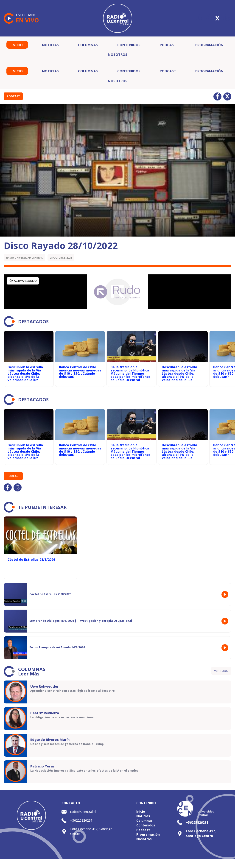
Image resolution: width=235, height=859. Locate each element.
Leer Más (28, 674)
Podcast (168, 44)
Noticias (50, 44)
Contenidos (128, 44)
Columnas (88, 44)
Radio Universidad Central (24, 257)
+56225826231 (81, 820)
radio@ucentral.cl (83, 811)
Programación (209, 44)
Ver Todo (221, 671)
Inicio (17, 44)
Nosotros (117, 54)
